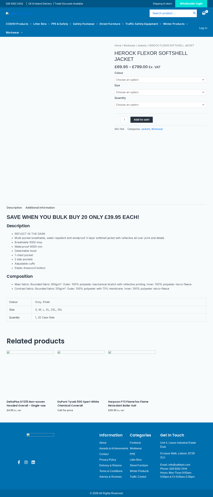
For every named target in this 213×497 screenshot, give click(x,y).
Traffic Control (138, 476)
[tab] (14, 207)
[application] (30, 24)
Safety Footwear (84, 24)
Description (14, 207)
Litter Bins (40, 24)
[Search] (194, 13)
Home (117, 45)
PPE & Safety (59, 24)
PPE (132, 454)
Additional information (40, 207)
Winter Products (174, 24)
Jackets (141, 45)
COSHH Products (17, 24)
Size (117, 85)
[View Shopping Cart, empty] (203, 13)
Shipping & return (162, 3)
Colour (118, 73)
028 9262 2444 (14, 3)
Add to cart (141, 120)
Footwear (135, 442)
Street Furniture (110, 24)
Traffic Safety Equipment (141, 24)
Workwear (12, 32)
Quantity (120, 98)
